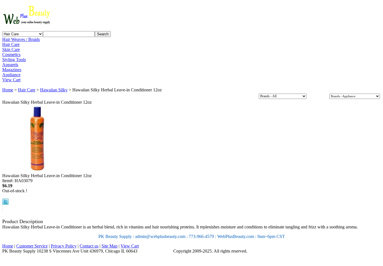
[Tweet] (5, 203)
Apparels (10, 64)
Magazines (11, 69)
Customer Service (32, 246)
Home (7, 89)
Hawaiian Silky (54, 89)
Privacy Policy (64, 246)
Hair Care (11, 44)
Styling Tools (14, 59)
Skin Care (11, 49)
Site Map (109, 246)
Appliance (11, 74)
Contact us (89, 246)
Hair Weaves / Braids (21, 39)
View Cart (11, 79)
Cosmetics (11, 54)
